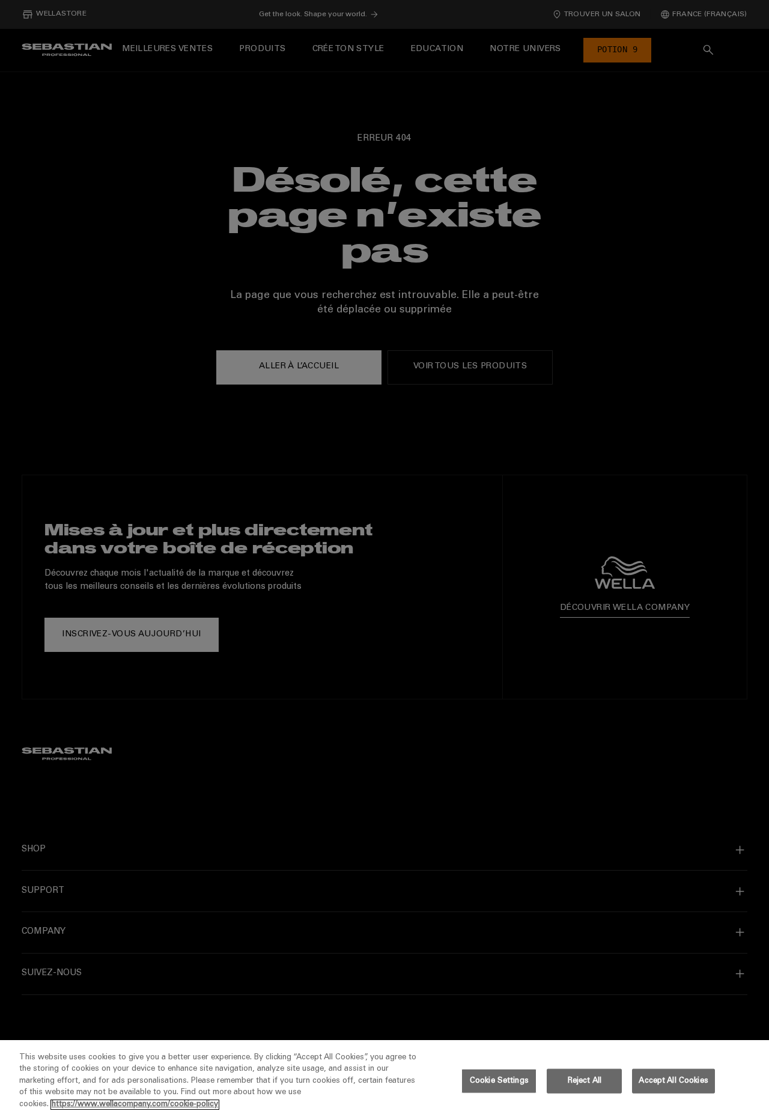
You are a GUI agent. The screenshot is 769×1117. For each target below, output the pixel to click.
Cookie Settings (499, 1081)
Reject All (584, 1081)
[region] (384, 1078)
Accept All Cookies (673, 1081)
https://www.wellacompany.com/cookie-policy (135, 1105)
